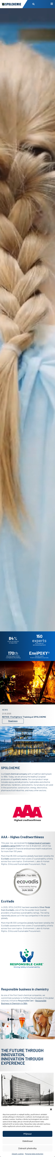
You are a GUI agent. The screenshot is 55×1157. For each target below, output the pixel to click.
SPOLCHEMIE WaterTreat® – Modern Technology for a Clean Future (27, 716)
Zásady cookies (18, 1154)
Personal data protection (34, 1154)
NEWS (5, 708)
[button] (51, 1109)
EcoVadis (10, 910)
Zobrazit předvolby (27, 1148)
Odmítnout (27, 1141)
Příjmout (27, 1134)
